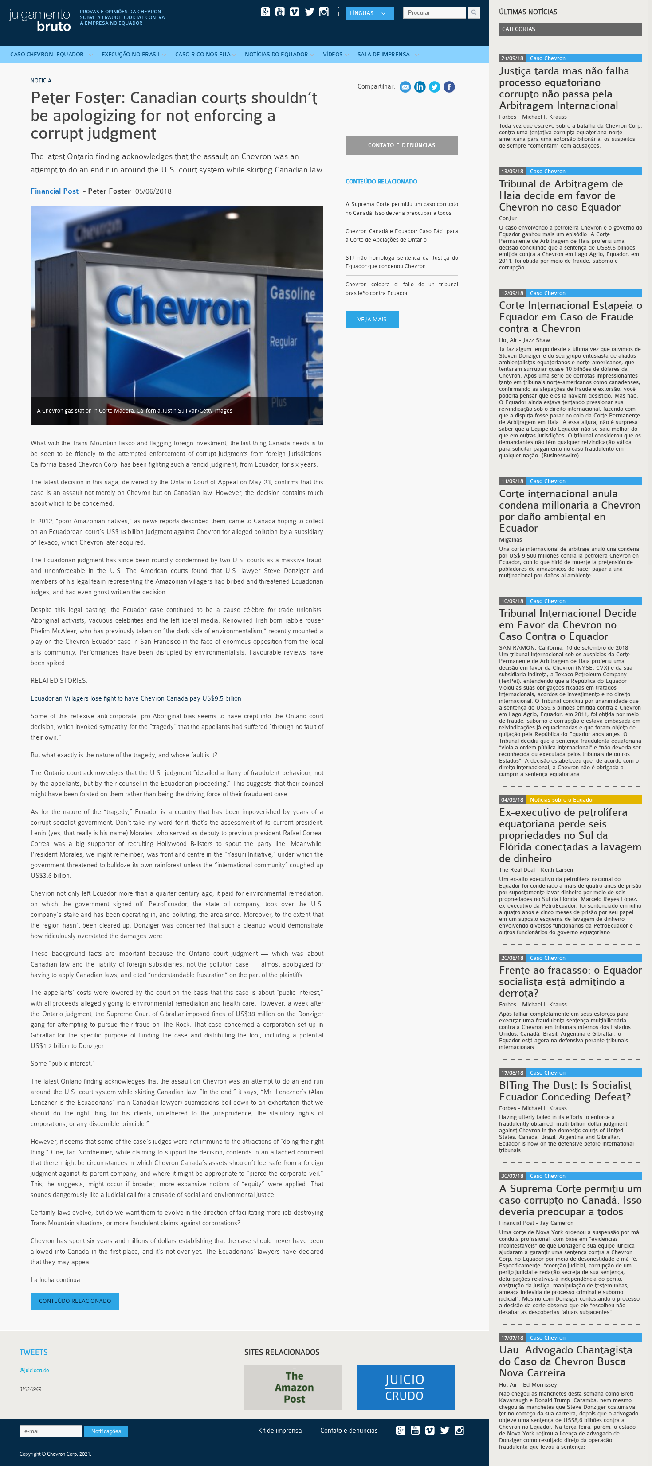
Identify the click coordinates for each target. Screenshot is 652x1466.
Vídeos (333, 54)
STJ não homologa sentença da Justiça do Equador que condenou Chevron (402, 262)
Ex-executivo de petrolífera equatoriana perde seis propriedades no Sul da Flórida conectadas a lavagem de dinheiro (570, 835)
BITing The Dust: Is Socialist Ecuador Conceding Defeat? (565, 1091)
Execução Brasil (131, 54)
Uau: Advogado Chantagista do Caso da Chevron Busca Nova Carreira (565, 1361)
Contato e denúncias (402, 145)
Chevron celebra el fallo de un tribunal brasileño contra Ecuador (402, 288)
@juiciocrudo (34, 1370)
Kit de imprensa (280, 1431)
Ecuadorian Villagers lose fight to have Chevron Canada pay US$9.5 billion (136, 698)
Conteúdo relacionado (75, 1301)
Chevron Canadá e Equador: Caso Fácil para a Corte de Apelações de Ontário (402, 235)
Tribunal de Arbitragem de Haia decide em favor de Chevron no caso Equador (561, 195)
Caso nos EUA (203, 54)
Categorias (518, 29)
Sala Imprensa (385, 54)
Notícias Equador (276, 54)
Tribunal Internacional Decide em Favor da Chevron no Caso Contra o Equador (568, 625)
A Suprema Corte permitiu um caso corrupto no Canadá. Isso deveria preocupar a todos (402, 208)
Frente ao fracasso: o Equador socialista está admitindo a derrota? (570, 981)
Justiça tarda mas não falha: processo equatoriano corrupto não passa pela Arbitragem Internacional (565, 88)
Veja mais (372, 319)
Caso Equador (48, 54)
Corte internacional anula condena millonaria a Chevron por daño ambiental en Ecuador (569, 510)
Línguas (362, 13)
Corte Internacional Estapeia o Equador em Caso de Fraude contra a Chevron (570, 317)
